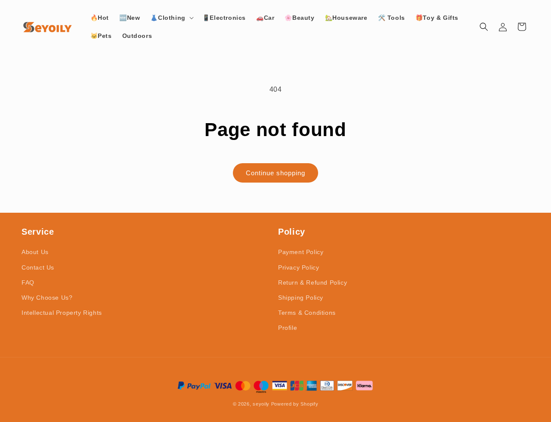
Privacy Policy (298, 267)
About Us (35, 251)
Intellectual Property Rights (62, 312)
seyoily (261, 403)
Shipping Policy (300, 297)
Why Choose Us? (47, 297)
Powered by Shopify (295, 403)
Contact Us (38, 267)
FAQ (28, 282)
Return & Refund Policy (312, 282)
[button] (171, 18)
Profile (287, 327)
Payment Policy (300, 251)
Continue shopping (275, 173)
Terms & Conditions (307, 312)
